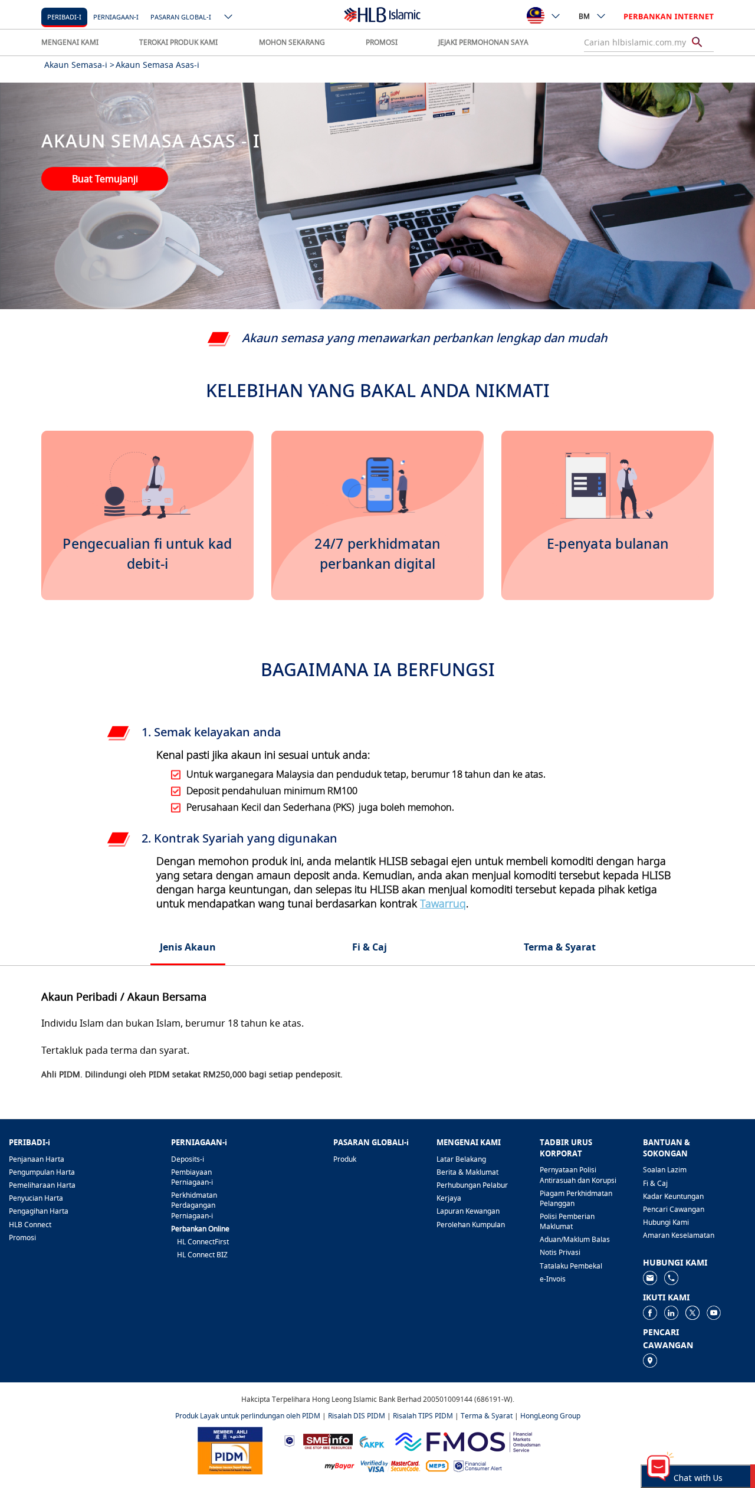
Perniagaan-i (116, 16)
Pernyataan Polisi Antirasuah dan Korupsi (578, 1175)
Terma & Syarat (487, 1416)
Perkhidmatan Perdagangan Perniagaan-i (194, 1205)
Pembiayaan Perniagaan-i (192, 1177)
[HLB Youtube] (714, 1312)
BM (584, 16)
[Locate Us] (650, 1360)
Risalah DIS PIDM (356, 1416)
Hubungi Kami (666, 1222)
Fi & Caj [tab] (369, 946)
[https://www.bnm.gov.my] (289, 1440)
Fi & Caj (655, 1183)
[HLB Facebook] (650, 1312)
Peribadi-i (64, 16)
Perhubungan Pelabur (472, 1185)
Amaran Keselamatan (678, 1235)
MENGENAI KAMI (70, 42)
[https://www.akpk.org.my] (371, 1440)
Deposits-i (187, 1159)
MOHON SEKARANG (292, 42)
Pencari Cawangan (673, 1209)
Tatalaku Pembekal (571, 1266)
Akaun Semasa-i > (79, 64)
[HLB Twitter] (692, 1312)
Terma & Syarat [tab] (560, 946)
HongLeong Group (550, 1416)
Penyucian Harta (36, 1198)
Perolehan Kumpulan (470, 1225)
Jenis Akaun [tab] (188, 946)
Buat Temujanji (105, 178)
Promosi (22, 1238)
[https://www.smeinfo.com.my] (328, 1440)
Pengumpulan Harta (42, 1172)
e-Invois (553, 1279)
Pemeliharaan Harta (42, 1185)
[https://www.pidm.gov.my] (230, 1449)
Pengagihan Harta (38, 1211)
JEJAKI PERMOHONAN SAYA (483, 42)
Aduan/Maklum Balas (575, 1239)
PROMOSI (382, 42)
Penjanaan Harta (36, 1159)
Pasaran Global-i (180, 16)
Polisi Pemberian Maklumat (567, 1221)
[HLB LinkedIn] (671, 1312)
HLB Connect (30, 1225)
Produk (344, 1159)
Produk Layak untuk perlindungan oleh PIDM (247, 1416)
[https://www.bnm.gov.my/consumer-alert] (478, 1465)
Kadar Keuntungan (673, 1196)
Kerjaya (448, 1198)
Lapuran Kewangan (468, 1211)
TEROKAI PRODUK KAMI (178, 42)
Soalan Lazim (665, 1170)
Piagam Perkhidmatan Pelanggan (576, 1198)
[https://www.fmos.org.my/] (467, 1440)
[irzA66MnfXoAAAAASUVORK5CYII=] (671, 1277)
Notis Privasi (560, 1252)
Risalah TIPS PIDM (423, 1416)
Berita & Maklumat (467, 1172)
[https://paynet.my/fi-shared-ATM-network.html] (437, 1465)
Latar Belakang (461, 1159)
